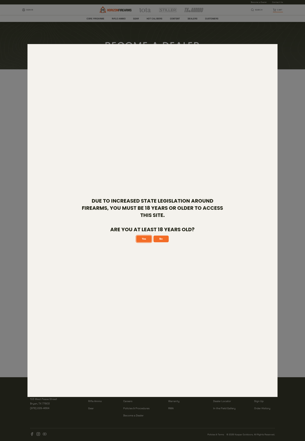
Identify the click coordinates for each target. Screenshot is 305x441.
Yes (144, 238)
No (161, 238)
